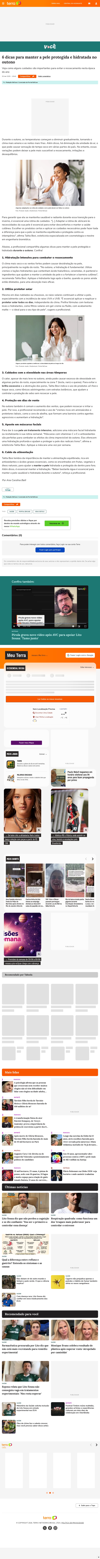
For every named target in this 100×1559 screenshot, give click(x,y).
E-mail (89, 3)
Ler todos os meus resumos (50, 699)
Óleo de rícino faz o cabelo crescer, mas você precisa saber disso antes (32, 1424)
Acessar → (43, 754)
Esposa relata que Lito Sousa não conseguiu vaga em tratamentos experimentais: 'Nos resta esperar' (22, 1390)
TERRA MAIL (55, 3)
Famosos (17, 1079)
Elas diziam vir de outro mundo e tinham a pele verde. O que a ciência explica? (33, 1281)
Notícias (15, 631)
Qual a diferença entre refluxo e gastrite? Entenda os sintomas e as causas (22, 1263)
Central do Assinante (73, 3)
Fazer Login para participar (50, 550)
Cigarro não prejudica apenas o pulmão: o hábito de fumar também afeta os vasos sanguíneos (81, 1281)
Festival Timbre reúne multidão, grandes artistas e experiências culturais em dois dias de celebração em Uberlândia (80, 1409)
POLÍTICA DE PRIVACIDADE (73, 1523)
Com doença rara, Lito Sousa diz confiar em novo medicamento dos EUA (32, 1298)
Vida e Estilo (39, 512)
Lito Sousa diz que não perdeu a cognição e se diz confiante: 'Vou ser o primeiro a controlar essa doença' (25, 1222)
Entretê (17, 1097)
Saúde (12, 512)
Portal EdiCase (24, 512)
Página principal (14, 3)
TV (64, 1151)
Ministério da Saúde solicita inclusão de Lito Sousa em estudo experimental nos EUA (33, 1408)
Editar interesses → (87, 667)
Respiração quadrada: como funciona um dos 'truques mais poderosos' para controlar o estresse (74, 1222)
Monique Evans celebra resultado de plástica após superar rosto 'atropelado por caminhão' (73, 1349)
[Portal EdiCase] (8, 489)
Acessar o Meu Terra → (40, 655)
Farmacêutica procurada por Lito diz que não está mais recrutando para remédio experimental (25, 1349)
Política (17, 1151)
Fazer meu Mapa (26, 742)
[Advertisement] (69, 1300)
